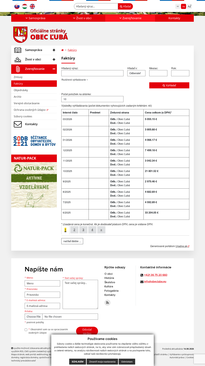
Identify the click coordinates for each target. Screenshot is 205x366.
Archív (17, 96)
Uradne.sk (181, 246)
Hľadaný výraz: (69, 68)
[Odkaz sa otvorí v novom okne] (107, 303)
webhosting (42, 354)
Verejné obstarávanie (27, 103)
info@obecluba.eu (155, 281)
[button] (35, 18)
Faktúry (18, 83)
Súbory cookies (23, 116)
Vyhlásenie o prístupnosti (182, 354)
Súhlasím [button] (77, 361)
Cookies (190, 357)
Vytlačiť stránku (160, 354)
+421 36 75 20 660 (155, 275)
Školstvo (109, 282)
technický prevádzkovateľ (23, 360)
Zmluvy (18, 77)
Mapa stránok (18, 354)
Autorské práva (177, 357)
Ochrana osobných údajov (30, 110)
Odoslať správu (87, 331)
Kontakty (174, 18)
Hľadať (126, 6)
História (109, 278)
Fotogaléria (111, 291)
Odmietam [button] (127, 361)
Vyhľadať (170, 85)
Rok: (173, 68)
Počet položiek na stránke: (76, 94)
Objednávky (21, 90)
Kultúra (108, 286)
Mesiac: (153, 68)
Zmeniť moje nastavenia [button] (102, 361)
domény (15, 357)
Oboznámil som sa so (48, 331)
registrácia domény (29, 357)
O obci (108, 274)
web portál (30, 354)
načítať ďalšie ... (72, 241)
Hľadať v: (132, 68)
